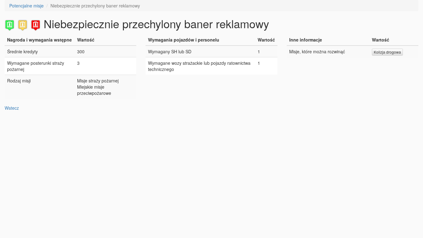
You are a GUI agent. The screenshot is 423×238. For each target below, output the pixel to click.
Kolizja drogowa (387, 52)
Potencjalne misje (26, 5)
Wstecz (12, 108)
